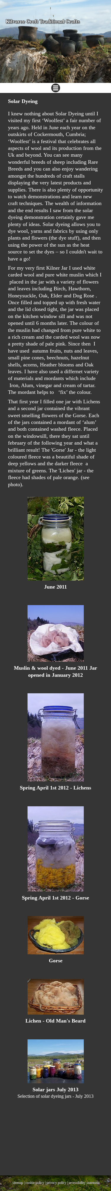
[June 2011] (55, 539)
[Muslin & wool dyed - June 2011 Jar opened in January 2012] (55, 633)
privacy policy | (57, 1182)
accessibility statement (83, 1182)
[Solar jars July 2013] (55, 1061)
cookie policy (34, 1182)
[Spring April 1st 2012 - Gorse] (55, 849)
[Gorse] (55, 935)
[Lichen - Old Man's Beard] (55, 997)
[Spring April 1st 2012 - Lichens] (55, 737)
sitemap (17, 1182)
